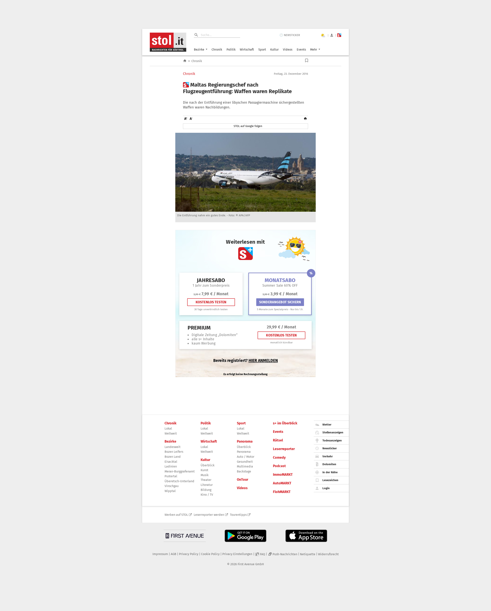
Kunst (204, 470)
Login (326, 488)
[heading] (245, 88)
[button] (306, 60)
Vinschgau (172, 486)
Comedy (279, 458)
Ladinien (171, 466)
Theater (206, 480)
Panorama (245, 442)
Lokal (168, 428)
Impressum (160, 554)
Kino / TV (207, 494)
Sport (262, 49)
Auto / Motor (245, 456)
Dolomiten (329, 464)
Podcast (279, 466)
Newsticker (329, 448)
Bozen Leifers (174, 452)
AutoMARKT (282, 483)
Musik (204, 475)
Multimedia (245, 466)
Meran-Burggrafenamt (180, 471)
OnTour (242, 480)
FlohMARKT (282, 492)
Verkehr (327, 456)
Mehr (313, 49)
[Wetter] (322, 35)
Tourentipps (238, 515)
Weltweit (171, 433)
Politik (231, 49)
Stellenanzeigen (332, 432)
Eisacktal (171, 461)
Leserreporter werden (209, 515)
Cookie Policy (210, 554)
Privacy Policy (188, 554)
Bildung (206, 490)
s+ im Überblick (285, 423)
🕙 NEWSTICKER (289, 35)
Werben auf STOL (176, 515)
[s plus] (339, 35)
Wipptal (170, 491)
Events (301, 49)
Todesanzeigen (332, 440)
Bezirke (199, 49)
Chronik (217, 49)
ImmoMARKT (283, 475)
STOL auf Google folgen (248, 126)
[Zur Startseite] (185, 61)
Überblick (207, 465)
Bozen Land (173, 456)
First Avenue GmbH (251, 564)
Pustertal (171, 476)
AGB (173, 554)
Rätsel (278, 440)
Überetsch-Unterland (179, 481)
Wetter (326, 424)
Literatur (207, 485)
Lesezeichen (330, 480)
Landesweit (172, 447)
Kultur (274, 49)
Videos (287, 49)
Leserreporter (284, 449)
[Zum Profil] (332, 35)
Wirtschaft (247, 49)
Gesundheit (245, 461)
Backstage (244, 471)
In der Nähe (330, 472)
